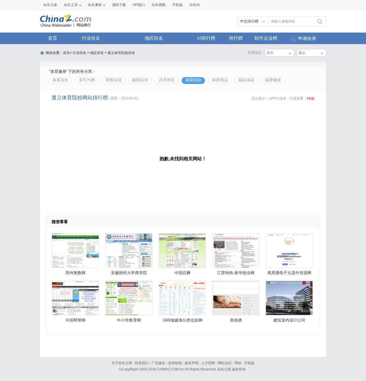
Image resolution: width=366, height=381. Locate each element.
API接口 (139, 5)
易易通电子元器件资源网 (289, 273)
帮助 (237, 363)
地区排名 (154, 38)
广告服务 (158, 363)
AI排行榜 (206, 38)
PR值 (311, 99)
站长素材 (95, 5)
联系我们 (142, 363)
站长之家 (50, 5)
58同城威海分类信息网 (182, 320)
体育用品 (220, 80)
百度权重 (296, 99)
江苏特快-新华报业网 (235, 273)
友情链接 (175, 363)
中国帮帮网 (75, 320)
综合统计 (258, 99)
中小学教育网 (129, 320)
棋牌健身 (273, 80)
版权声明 (191, 363)
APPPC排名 (277, 99)
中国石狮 (182, 273)
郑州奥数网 (75, 273)
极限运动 (140, 80)
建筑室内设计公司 (289, 320)
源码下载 (119, 5)
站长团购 (159, 5)
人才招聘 (208, 363)
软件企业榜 (265, 38)
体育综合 (60, 80)
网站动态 (225, 363)
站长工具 (71, 5)
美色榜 (236, 320)
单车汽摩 (87, 80)
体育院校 (193, 80)
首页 (52, 38)
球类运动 (114, 80)
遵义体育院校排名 (121, 53)
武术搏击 (167, 80)
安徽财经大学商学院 (129, 273)
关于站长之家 (122, 363)
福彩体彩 (246, 80)
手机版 (249, 363)
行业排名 (91, 38)
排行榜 (236, 38)
